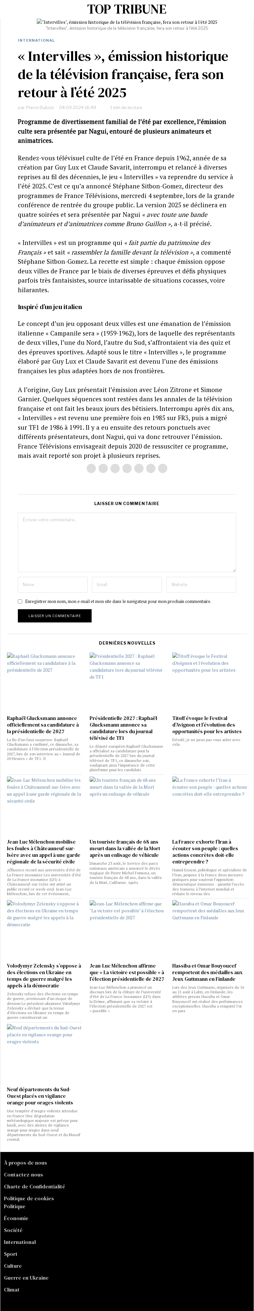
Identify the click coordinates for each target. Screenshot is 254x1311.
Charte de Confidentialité (34, 1186)
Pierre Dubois (40, 107)
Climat (12, 1289)
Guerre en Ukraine (26, 1277)
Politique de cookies (29, 1198)
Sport (11, 1253)
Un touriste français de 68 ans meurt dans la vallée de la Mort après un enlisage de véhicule (125, 848)
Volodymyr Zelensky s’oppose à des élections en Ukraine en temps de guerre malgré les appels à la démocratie (44, 976)
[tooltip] (91, 468)
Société (13, 1230)
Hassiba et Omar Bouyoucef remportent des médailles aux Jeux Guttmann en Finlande (207, 972)
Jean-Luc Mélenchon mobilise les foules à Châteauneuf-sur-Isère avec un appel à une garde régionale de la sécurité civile (43, 852)
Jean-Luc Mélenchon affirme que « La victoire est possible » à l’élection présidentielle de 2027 (127, 972)
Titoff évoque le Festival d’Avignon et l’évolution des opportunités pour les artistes (207, 725)
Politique (14, 1206)
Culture (13, 1265)
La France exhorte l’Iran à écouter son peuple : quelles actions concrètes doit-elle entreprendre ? (205, 852)
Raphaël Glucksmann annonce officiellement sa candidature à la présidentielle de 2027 (43, 725)
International (36, 40)
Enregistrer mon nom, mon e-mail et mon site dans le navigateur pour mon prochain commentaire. (118, 601)
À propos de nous (25, 1162)
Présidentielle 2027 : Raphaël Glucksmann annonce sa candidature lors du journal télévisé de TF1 (123, 728)
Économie (16, 1218)
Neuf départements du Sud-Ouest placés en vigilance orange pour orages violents (40, 1096)
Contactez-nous (23, 1174)
